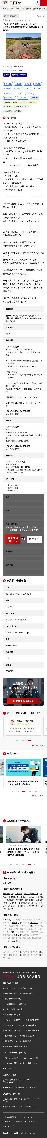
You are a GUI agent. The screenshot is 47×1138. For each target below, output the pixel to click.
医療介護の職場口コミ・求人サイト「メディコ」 (22, 1100)
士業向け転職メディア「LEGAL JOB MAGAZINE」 (19, 1081)
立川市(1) (17, 920)
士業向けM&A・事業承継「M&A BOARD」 (21, 1088)
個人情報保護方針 (11, 1117)
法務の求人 (9, 1025)
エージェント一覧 (31, 1058)
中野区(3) (8, 903)
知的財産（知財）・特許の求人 (17, 1046)
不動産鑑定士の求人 (12, 1015)
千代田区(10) (8, 894)
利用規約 (8, 1121)
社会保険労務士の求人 (13, 999)
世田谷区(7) (29, 900)
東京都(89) (7, 883)
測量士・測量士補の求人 (14, 1009)
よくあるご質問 (11, 1063)
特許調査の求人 (11, 1041)
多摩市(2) (16, 935)
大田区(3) (20, 900)
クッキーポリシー (28, 1117)
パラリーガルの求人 (12, 1020)
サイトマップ (9, 1126)
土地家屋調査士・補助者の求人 (17, 1004)
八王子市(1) (7, 920)
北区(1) (34, 903)
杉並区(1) (17, 903)
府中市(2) (16, 923)
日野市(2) (32, 926)
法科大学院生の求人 (12, 1030)
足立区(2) (30, 906)
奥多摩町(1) (17, 941)
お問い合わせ (32, 1121)
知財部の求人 (27, 1041)
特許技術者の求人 (32, 1030)
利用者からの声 (11, 1069)
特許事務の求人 (28, 1036)
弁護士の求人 (10, 988)
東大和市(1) (11, 932)
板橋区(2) (12, 906)
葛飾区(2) (39, 906)
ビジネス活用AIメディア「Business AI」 (20, 1107)
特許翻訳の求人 (11, 1036)
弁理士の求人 (27, 994)
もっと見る (38, 745)
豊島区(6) (26, 903)
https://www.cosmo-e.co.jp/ (18, 633)
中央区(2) (18, 894)
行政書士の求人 (11, 994)
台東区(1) (14, 897)
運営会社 (19, 1121)
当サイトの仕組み (12, 1058)
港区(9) (27, 894)
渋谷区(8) (39, 900)
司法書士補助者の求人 (27, 1025)
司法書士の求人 (27, 988)
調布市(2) (34, 923)
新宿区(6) (35, 894)
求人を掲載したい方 (30, 1063)
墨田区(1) (23, 897)
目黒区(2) (10, 900)
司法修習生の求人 (32, 1020)
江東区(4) (32, 897)
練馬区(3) (21, 906)
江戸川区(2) (8, 909)
